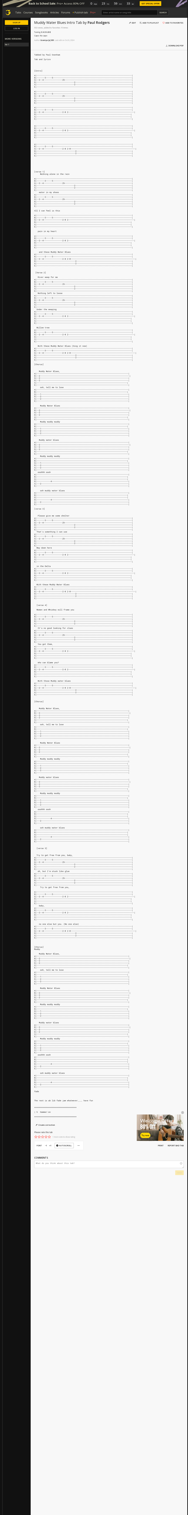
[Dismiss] (183, 3)
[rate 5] (49, 1137)
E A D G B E (46, 32)
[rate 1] (36, 1137)
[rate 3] (42, 1137)
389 (52, 40)
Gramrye (44, 40)
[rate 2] (39, 1137)
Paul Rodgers (99, 22)
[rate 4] (46, 1137)
